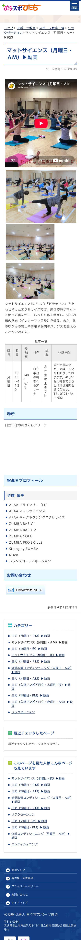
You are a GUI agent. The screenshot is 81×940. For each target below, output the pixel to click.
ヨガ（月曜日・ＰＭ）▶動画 (30, 635)
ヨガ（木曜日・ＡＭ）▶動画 (30, 678)
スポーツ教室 (26, 28)
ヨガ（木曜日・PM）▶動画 (30, 695)
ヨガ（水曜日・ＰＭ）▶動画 (30, 661)
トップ (8, 28)
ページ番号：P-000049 (61, 69)
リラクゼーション (23, 712)
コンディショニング (24, 844)
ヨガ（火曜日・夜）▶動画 (29, 648)
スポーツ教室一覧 (51, 28)
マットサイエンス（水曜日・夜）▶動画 (37, 655)
